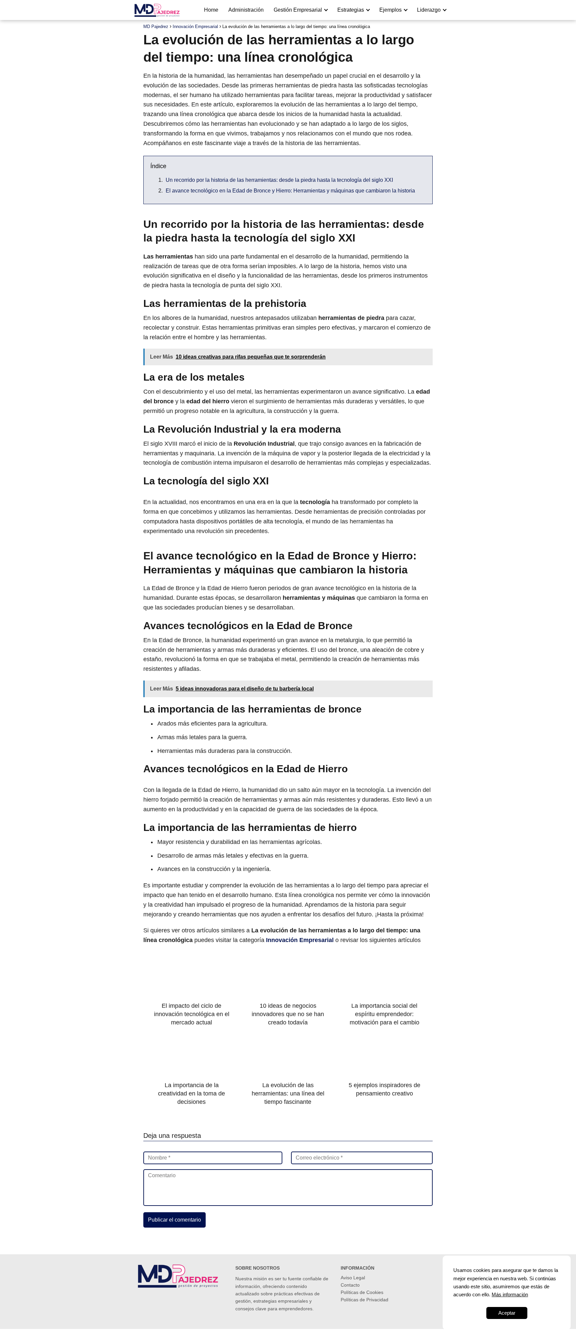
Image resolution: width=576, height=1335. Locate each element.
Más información (510, 1294)
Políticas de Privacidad (364, 1299)
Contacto (350, 1285)
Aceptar (506, 1313)
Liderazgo (429, 10)
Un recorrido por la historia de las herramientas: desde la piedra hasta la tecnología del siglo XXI (279, 180)
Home (211, 10)
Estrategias (350, 10)
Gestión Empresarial (298, 10)
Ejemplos (390, 10)
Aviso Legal (353, 1277)
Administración (246, 10)
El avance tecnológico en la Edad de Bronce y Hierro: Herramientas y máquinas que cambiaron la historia (290, 190)
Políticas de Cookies (362, 1292)
